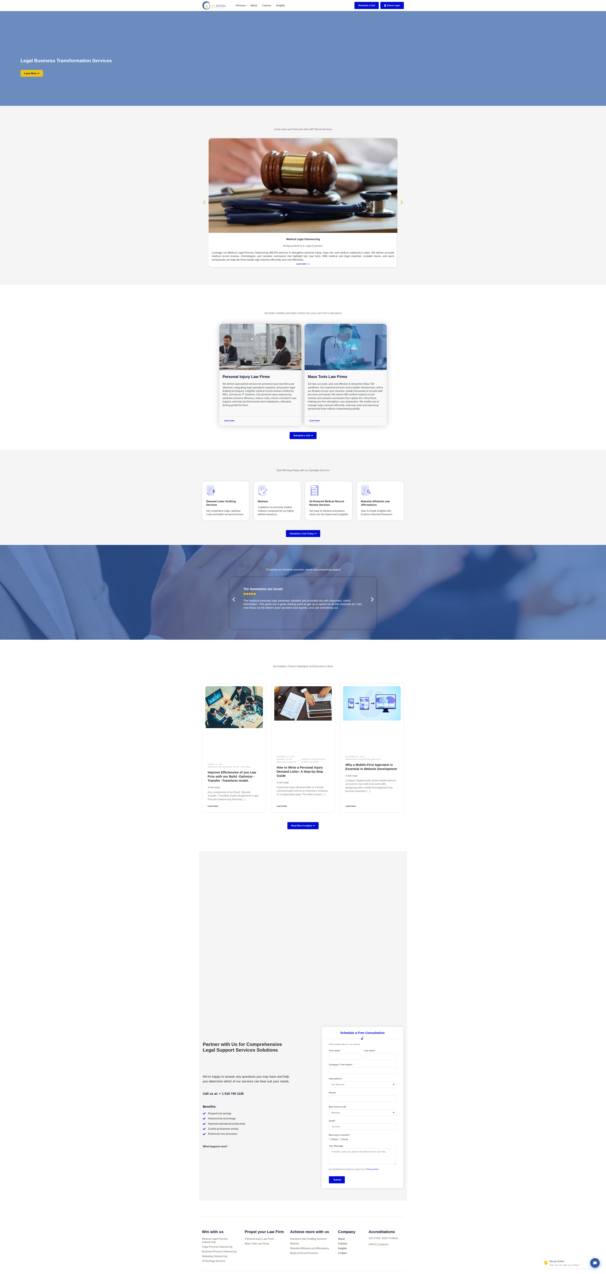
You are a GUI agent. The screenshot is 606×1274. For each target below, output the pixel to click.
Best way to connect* (339, 1135)
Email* (332, 1121)
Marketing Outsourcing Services (363, 759)
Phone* (332, 1092)
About (253, 5)
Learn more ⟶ (303, 264)
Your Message (336, 1146)
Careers (266, 5)
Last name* (369, 1050)
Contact (342, 1253)
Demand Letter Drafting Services (286, 760)
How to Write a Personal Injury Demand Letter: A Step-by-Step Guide (300, 771)
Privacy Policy (373, 1169)
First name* (334, 1050)
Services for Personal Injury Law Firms (229, 767)
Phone (335, 1139)
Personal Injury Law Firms (246, 376)
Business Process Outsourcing (219, 1251)
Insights (280, 5)
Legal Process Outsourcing (217, 1246)
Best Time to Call (337, 1106)
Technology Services (213, 1261)
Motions (294, 1243)
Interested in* (335, 1078)
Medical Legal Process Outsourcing (215, 1240)
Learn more (213, 806)
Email (345, 1139)
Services (240, 5)
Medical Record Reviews (304, 1253)
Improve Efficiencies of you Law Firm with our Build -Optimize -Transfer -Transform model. (232, 776)
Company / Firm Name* (340, 1064)
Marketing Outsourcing (214, 1256)
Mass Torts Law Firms (327, 376)
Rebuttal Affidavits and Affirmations (309, 1248)
